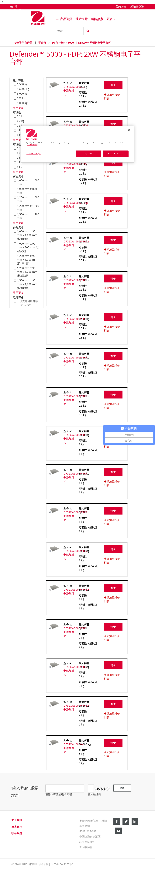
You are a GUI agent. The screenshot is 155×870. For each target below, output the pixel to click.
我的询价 (120, 6)
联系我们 (16, 833)
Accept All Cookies (115, 154)
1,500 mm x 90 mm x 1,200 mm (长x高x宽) (27, 284)
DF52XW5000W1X (75, 628)
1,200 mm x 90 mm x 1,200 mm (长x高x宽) (27, 271)
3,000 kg (22, 93)
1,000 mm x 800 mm (27, 190)
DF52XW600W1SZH (76, 125)
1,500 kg (22, 84)
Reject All (88, 154)
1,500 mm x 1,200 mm (28, 216)
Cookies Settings (33, 154)
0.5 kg (20, 125)
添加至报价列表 (112, 96)
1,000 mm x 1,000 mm (28, 182)
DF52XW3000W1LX (75, 473)
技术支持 (82, 19)
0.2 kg (20, 121)
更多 (110, 19)
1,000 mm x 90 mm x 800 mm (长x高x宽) (28, 247)
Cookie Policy (32, 145)
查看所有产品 (24, 42)
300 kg (21, 98)
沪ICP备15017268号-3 (62, 864)
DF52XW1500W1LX (75, 357)
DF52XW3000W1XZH (76, 512)
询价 (113, 85)
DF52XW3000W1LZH (76, 435)
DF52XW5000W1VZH (76, 705)
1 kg (19, 130)
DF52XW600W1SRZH (76, 164)
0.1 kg (20, 116)
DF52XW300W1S (74, 86)
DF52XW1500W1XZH (76, 396)
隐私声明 (32, 864)
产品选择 (65, 19)
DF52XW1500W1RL (75, 280)
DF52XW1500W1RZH (76, 241)
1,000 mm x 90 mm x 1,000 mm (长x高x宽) (27, 235)
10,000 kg (23, 89)
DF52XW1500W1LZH (76, 319)
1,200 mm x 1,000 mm (28, 199)
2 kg (19, 135)
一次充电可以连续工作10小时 (27, 303)
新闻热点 (97, 19)
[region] (77, 144)
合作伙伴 (43, 864)
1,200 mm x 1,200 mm (28, 207)
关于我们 (16, 820)
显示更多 (18, 107)
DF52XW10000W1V (75, 744)
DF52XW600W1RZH (76, 203)
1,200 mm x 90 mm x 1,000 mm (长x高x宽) (27, 259)
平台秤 (42, 42)
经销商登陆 (137, 6)
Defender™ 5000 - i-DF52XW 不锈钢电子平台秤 (81, 42)
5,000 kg (22, 103)
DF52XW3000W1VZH (76, 589)
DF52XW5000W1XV (75, 667)
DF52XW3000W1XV (75, 551)
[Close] (129, 130)
